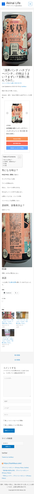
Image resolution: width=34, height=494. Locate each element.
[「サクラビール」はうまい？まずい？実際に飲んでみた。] (22, 315)
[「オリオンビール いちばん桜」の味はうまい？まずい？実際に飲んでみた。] (8, 332)
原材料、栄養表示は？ (10, 161)
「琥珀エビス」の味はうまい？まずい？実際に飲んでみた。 (7, 321)
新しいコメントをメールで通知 (14, 420)
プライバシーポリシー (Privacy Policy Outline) (15, 467)
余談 (5, 165)
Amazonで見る (17, 138)
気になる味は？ (8, 159)
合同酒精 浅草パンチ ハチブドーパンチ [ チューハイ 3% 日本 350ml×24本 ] (16, 131)
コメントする (6, 83)
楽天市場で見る (17, 143)
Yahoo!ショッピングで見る (17, 148)
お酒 (12, 83)
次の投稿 (17, 360)
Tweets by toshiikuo (8, 457)
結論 (5, 163)
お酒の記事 (13, 282)
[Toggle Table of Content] (19, 157)
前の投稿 (17, 355)
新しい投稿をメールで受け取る (14, 425)
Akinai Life (13, 3)
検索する (8, 446)
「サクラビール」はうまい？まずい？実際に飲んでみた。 (22, 321)
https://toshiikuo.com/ (13, 463)
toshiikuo (23, 86)
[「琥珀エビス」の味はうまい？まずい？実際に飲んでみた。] (8, 315)
